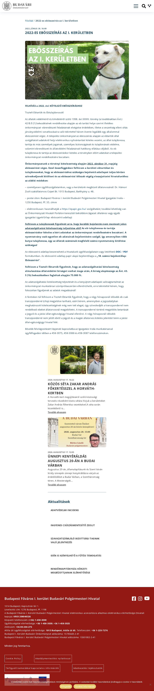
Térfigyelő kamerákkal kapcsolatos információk (32, 668)
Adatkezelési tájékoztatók (88, 668)
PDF (125, 251)
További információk (84, 686)
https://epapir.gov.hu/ (74, 208)
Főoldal (29, 20)
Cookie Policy (13, 658)
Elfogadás (66, 686)
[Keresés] (144, 6)
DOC (118, 251)
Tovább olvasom (57, 412)
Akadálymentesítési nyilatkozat (53, 658)
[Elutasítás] (150, 684)
